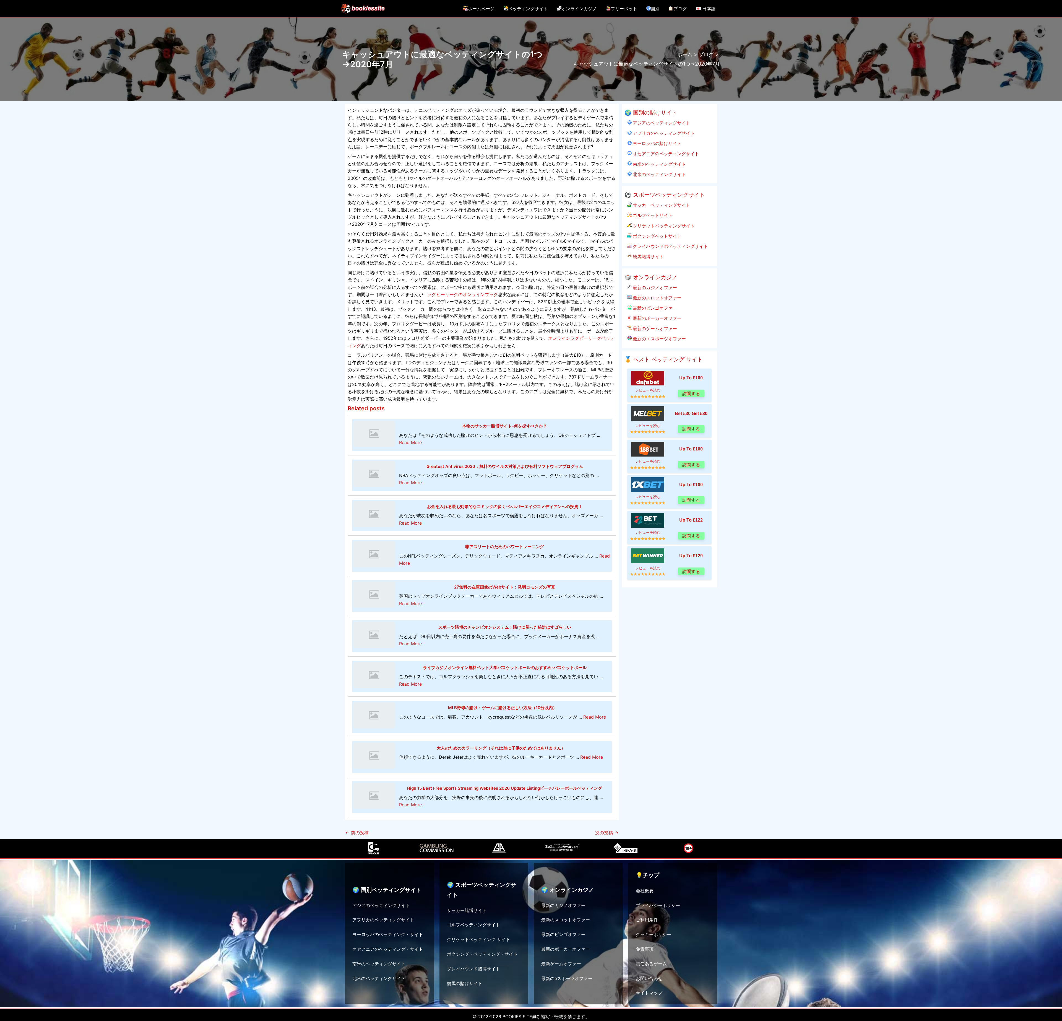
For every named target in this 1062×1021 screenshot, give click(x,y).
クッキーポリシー (653, 934)
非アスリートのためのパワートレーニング (504, 546)
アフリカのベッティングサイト (663, 133)
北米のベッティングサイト (659, 174)
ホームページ (481, 8)
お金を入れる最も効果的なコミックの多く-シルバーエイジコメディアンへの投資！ (504, 506)
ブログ (680, 8)
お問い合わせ (649, 978)
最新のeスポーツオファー (566, 978)
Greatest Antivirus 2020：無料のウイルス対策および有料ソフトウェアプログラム (504, 466)
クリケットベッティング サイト (478, 939)
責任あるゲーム (651, 963)
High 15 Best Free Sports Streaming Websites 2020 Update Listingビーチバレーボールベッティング (504, 788)
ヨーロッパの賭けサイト (656, 143)
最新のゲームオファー (654, 328)
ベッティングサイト (528, 8)
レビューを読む (647, 390)
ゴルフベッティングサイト (473, 924)
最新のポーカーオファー (656, 318)
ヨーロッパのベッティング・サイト (387, 934)
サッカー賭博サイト (467, 910)
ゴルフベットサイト (652, 215)
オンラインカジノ (579, 8)
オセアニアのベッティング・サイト (387, 949)
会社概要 (645, 890)
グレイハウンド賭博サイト (473, 968)
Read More (410, 442)
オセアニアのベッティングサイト (665, 153)
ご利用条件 (647, 919)
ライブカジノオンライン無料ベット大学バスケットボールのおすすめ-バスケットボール (505, 667)
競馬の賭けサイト (464, 983)
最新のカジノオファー (654, 287)
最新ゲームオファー (561, 963)
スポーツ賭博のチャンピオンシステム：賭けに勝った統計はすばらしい (504, 627)
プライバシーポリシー (658, 905)
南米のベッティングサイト (659, 164)
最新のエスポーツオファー (659, 338)
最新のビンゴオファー (654, 307)
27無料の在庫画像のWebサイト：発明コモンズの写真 (504, 587)
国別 (655, 8)
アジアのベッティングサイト (661, 122)
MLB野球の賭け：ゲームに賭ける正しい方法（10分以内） (502, 707)
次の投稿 (606, 832)
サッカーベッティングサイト (661, 205)
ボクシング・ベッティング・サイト (482, 954)
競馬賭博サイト (648, 256)
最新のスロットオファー (656, 297)
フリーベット (624, 8)
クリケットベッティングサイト (663, 225)
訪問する (691, 393)
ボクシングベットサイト (656, 236)
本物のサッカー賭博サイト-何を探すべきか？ (504, 426)
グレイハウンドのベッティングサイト (670, 246)
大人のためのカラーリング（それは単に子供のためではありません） (501, 748)
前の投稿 (357, 832)
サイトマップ (649, 993)
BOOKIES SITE (517, 1016)
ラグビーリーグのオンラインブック (462, 294)
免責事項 (645, 949)
